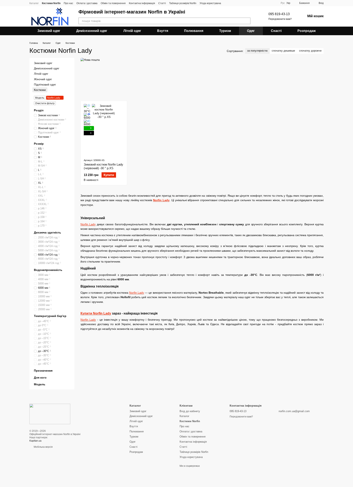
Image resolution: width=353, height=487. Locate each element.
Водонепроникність (48, 270)
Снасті (276, 31)
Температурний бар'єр (50, 316)
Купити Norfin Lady (95, 313)
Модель (39, 384)
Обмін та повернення (113, 3)
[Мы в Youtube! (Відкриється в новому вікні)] (231, 3)
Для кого (40, 377)
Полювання (193, 31)
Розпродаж (306, 31)
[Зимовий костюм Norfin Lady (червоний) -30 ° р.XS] (104, 129)
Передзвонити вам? (280, 19)
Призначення (43, 370)
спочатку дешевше (283, 50)
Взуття (162, 31)
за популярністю (257, 50)
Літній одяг (132, 31)
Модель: (40, 97)
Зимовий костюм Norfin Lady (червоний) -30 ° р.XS (103, 166)
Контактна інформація (142, 3)
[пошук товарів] (247, 21)
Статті (162, 3)
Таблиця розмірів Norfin (182, 3)
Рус (283, 3)
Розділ (39, 110)
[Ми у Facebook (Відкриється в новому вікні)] (226, 3)
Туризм (225, 31)
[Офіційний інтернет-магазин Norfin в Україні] (49, 413)
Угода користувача (210, 3)
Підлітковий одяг (45, 84)
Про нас (68, 3)
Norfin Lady (161, 200)
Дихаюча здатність (47, 232)
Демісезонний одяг (91, 31)
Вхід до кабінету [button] (190, 411)
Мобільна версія (43, 446)
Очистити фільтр (45, 103)
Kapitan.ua (35, 440)
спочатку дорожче (310, 50)
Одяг (251, 31)
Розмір (39, 143)
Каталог (34, 3)
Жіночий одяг (43, 79)
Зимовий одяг (48, 31)
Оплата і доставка (86, 3)
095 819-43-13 (279, 14)
